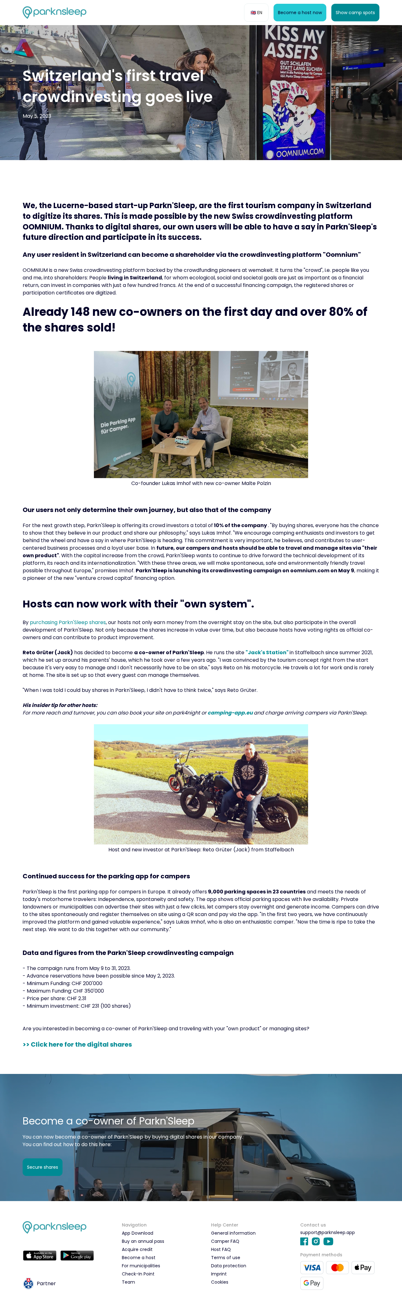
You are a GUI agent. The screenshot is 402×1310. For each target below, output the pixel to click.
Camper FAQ (225, 1241)
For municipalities (141, 1266)
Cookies (219, 1282)
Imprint (219, 1274)
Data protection (228, 1266)
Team (128, 1282)
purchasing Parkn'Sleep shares (68, 622)
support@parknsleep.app (327, 1232)
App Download (137, 1233)
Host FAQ (221, 1249)
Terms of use (225, 1257)
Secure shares (42, 1167)
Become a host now (300, 12)
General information (233, 1233)
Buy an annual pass (143, 1241)
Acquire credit (137, 1249)
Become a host (138, 1257)
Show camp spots (355, 12)
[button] (256, 12)
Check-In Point (138, 1274)
